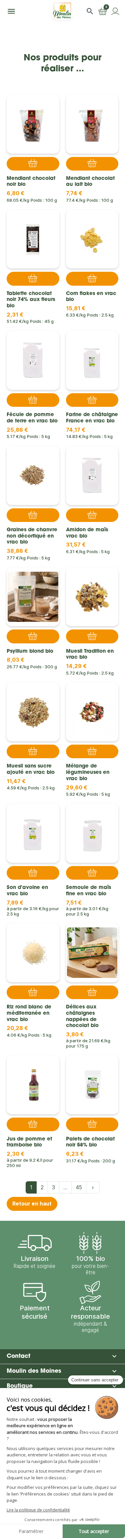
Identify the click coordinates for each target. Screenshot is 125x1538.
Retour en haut (32, 1204)
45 (79, 1187)
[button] (90, 11)
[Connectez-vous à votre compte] (115, 11)
